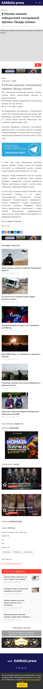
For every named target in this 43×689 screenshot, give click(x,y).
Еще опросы (28, 552)
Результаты (17, 552)
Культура (4, 10)
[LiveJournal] (18, 232)
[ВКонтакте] (3, 232)
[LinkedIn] (15, 232)
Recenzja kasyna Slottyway (11, 564)
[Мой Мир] (9, 232)
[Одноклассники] (6, 232)
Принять (22, 685)
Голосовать (6, 552)
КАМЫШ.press (13, 3)
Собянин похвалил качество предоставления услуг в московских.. (14, 602)
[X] (12, 232)
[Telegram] (21, 232)
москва (7, 226)
